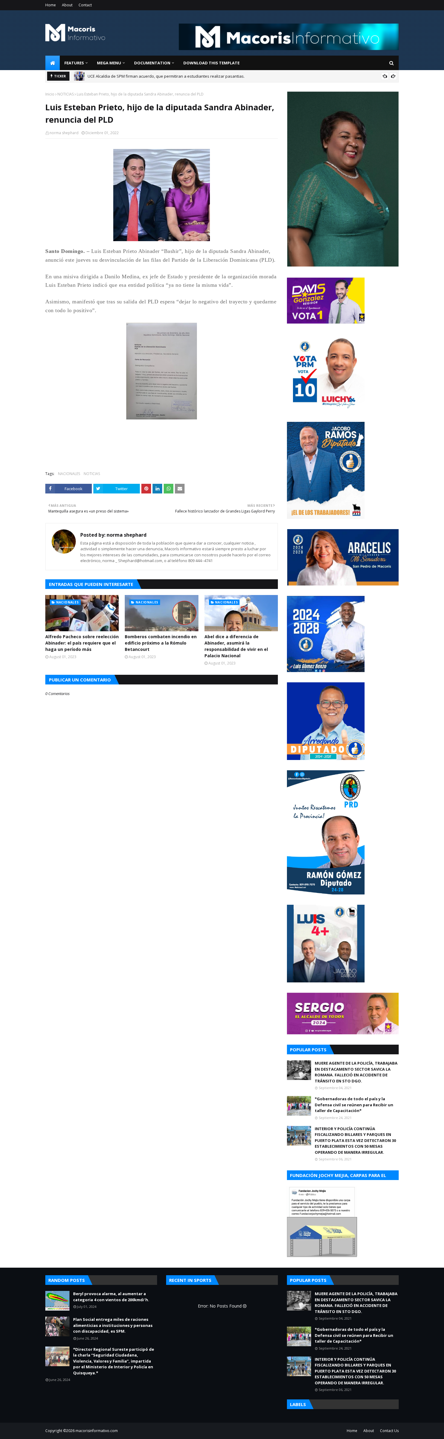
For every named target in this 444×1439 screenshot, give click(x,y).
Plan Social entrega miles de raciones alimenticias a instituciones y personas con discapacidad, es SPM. (113, 1325)
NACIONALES (69, 473)
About (67, 5)
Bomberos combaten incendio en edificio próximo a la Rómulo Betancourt (161, 643)
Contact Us (389, 1430)
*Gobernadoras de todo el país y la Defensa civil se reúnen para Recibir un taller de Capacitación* (354, 1104)
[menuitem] (52, 63)
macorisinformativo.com (97, 1430)
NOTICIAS (65, 94)
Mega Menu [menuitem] (109, 63)
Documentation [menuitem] (152, 63)
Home (50, 5)
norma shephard (64, 132)
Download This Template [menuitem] (211, 63)
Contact (85, 5)
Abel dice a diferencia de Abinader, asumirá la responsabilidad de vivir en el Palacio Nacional (236, 646)
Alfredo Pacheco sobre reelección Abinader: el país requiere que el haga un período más (82, 643)
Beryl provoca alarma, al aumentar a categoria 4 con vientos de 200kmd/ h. (156, 76)
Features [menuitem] (74, 63)
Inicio (49, 94)
